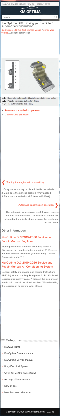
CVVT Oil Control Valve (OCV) (20, 372)
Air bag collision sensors (17, 379)
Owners (14, 4)
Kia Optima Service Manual (18, 359)
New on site (10, 385)
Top (34, 4)
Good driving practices (16, 114)
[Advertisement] (30, 46)
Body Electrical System (16, 366)
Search (48, 4)
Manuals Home (12, 346)
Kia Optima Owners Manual (18, 353)
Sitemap (40, 4)
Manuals (6, 4)
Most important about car (17, 392)
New (29, 4)
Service (22, 4)
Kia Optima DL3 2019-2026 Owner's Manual (22, 30)
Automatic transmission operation (22, 110)
